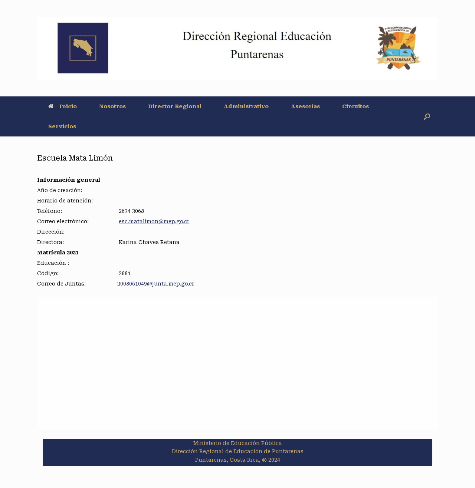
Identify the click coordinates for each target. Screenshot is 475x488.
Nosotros (112, 106)
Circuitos (355, 106)
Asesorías (305, 106)
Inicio (68, 106)
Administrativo (246, 106)
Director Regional (175, 106)
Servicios (62, 126)
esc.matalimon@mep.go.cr (154, 221)
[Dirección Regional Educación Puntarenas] (237, 48)
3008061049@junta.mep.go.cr (155, 284)
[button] (427, 116)
